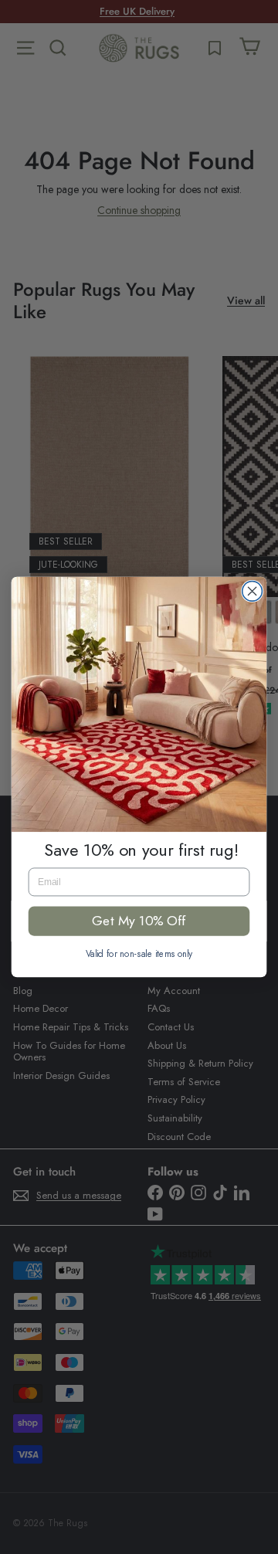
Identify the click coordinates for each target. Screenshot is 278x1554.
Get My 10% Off (138, 921)
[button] (139, 705)
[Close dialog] (252, 592)
